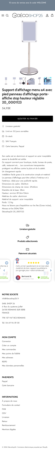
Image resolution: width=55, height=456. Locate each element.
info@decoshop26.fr (10, 298)
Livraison (5, 417)
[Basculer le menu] (3, 15)
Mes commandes (9, 349)
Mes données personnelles (13, 365)
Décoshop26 (12, 447)
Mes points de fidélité (11, 353)
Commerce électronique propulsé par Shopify (32, 447)
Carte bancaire (8, 385)
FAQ (4, 409)
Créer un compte (9, 345)
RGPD (4, 361)
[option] (27, 48)
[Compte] (46, 15)
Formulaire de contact (11, 405)
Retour (4, 421)
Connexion (6, 341)
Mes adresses (7, 357)
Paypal (4, 381)
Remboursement (8, 425)
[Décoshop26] (27, 15)
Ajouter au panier (27, 118)
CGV (4, 413)
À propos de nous (9, 401)
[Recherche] (8, 15)
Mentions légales (9, 429)
